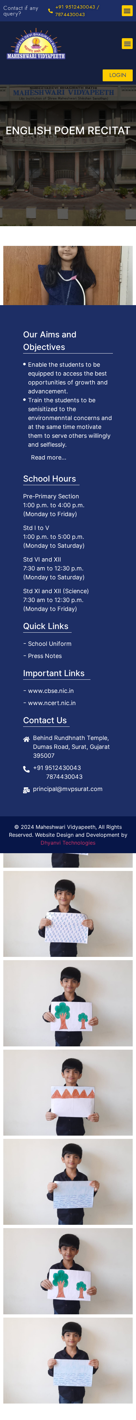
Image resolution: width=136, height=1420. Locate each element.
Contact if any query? (20, 10)
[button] (127, 10)
